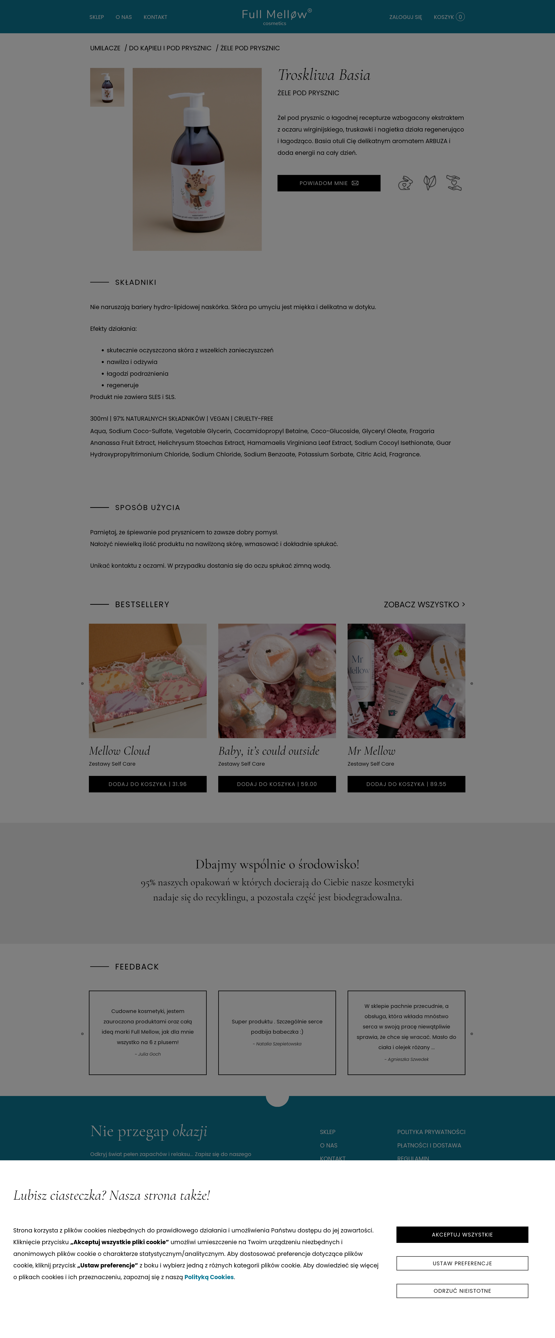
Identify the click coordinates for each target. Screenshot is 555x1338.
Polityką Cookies (209, 1277)
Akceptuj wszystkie (462, 1234)
